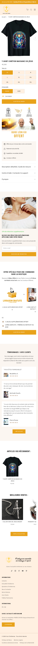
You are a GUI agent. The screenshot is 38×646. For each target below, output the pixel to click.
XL (19, 77)
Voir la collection (19, 534)
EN (5, 607)
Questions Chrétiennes (8, 587)
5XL (31, 82)
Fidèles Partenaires (7, 598)
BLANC (7, 91)
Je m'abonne (8, 624)
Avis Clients (5, 595)
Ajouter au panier (19, 101)
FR (2, 607)
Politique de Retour (7, 640)
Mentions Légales (18, 640)
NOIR (19, 91)
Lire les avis (19, 431)
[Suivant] (35, 38)
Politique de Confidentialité (27, 643)
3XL (7, 82)
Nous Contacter (6, 589)
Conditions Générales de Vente (10, 643)
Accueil (4, 17)
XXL (31, 77)
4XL (19, 82)
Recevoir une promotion (19, 254)
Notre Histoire (6, 592)
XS (7, 72)
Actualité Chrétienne (8, 584)
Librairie (4, 581)
